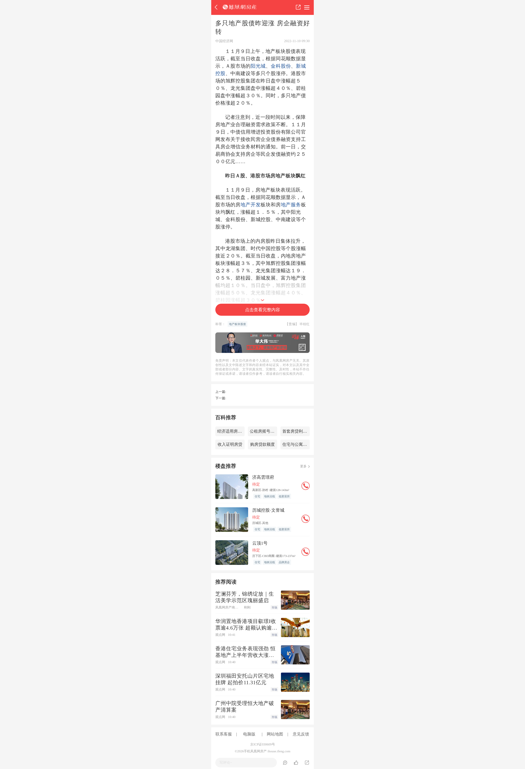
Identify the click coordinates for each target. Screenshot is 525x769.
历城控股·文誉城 (268, 510)
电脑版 (249, 734)
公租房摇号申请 (263, 431)
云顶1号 (260, 543)
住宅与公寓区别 (296, 444)
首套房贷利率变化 (296, 431)
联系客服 (223, 734)
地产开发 (250, 204)
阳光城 (258, 66)
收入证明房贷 (230, 444)
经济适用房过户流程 (231, 431)
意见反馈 (301, 734)
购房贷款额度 (262, 444)
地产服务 (291, 204)
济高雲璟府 (263, 477)
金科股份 (281, 66)
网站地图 (275, 734)
